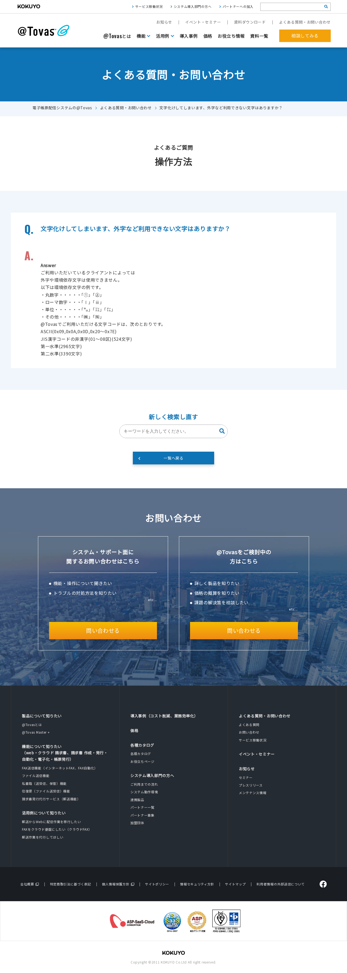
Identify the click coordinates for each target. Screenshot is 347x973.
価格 (207, 36)
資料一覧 (259, 36)
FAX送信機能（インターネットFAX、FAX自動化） (60, 768)
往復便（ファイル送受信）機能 (46, 791)
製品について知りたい (42, 715)
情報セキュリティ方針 (197, 884)
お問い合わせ (249, 732)
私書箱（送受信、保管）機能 (44, 783)
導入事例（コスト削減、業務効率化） (164, 715)
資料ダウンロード (250, 22)
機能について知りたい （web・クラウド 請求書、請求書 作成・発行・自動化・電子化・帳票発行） (65, 753)
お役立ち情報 (231, 36)
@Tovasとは (32, 724)
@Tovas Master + (36, 732)
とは (117, 36)
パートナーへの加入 (238, 6)
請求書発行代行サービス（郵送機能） (51, 799)
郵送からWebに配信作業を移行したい (51, 821)
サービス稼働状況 (149, 6)
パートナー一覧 (142, 807)
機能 (141, 36)
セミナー (246, 777)
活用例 (162, 36)
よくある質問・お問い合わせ (305, 22)
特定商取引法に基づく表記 (70, 884)
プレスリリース (251, 785)
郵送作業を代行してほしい (42, 837)
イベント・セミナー (203, 22)
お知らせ (164, 22)
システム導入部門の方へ (193, 6)
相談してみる (305, 35)
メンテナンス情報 (252, 792)
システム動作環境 (144, 791)
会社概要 (27, 884)
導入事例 (189, 36)
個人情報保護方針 (116, 884)
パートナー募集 (142, 815)
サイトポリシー (157, 884)
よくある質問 (249, 724)
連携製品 (137, 799)
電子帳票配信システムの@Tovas (62, 107)
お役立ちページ (142, 761)
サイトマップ (235, 884)
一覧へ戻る (173, 458)
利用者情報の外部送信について (280, 884)
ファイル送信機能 (36, 775)
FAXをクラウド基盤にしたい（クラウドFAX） (57, 829)
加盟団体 (137, 822)
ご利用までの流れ (144, 784)
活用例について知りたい (44, 812)
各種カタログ (142, 745)
